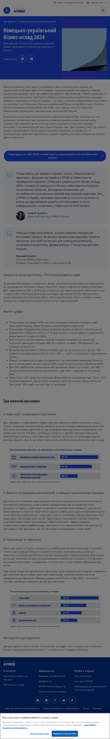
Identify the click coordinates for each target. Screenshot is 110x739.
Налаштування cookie (39, 734)
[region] (55, 726)
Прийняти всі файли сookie (64, 734)
